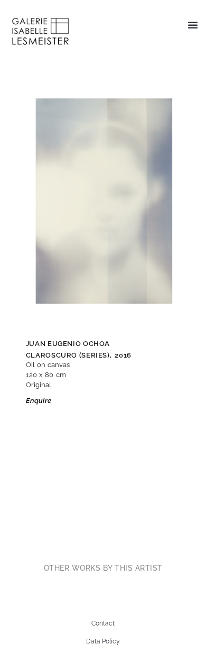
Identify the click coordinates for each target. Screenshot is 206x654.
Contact (103, 623)
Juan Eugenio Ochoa (68, 344)
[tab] (103, 568)
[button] (193, 25)
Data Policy (103, 641)
